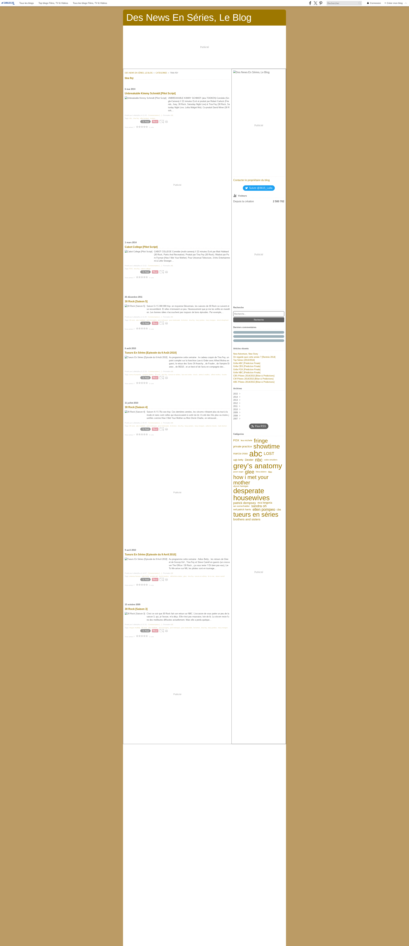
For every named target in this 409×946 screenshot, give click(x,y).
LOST (269, 454)
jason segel (238, 472)
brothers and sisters (246, 519)
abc (255, 454)
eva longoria (265, 502)
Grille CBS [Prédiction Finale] (246, 366)
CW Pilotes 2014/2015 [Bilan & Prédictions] (253, 379)
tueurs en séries (255, 514)
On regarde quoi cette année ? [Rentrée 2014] (254, 357)
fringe (261, 440)
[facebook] (310, 3)
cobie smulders (270, 460)
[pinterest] (321, 3)
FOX (236, 440)
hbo (270, 472)
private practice (242, 446)
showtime (266, 446)
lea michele (246, 440)
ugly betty (238, 460)
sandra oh (259, 506)
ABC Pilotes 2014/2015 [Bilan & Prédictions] (253, 382)
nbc (258, 460)
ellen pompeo (264, 510)
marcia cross (240, 453)
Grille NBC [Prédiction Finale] (246, 372)
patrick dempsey (244, 502)
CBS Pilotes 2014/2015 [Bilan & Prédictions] (253, 376)
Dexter (249, 459)
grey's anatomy (257, 465)
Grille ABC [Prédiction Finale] (246, 363)
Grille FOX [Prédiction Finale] (246, 369)
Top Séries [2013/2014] (244, 360)
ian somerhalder (241, 506)
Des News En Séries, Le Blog (139, 72)
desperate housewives (251, 494)
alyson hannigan (240, 486)
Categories (161, 72)
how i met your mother (250, 479)
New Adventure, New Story (245, 354)
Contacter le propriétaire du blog (251, 180)
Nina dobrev (261, 472)
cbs (279, 509)
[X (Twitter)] (315, 3)
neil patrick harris (242, 509)
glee (249, 471)
